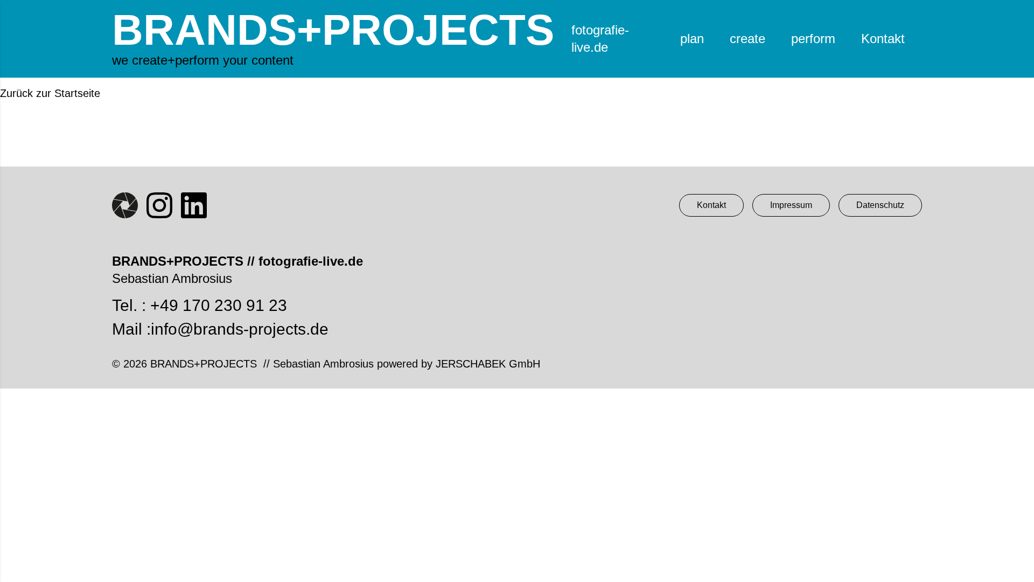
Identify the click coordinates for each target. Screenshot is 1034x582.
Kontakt (883, 38)
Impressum (791, 205)
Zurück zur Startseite (50, 93)
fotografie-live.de (600, 38)
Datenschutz (880, 205)
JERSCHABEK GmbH (488, 364)
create (747, 38)
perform (813, 38)
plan (692, 38)
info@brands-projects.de (240, 329)
